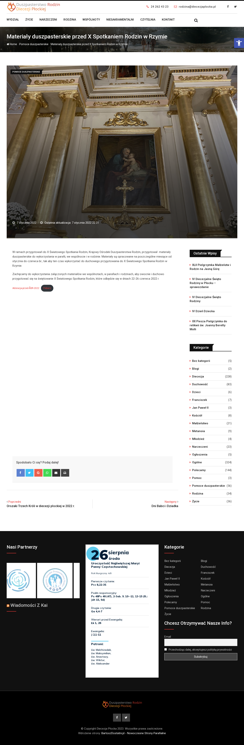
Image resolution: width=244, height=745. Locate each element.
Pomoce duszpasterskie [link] (33, 44)
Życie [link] (29, 19)
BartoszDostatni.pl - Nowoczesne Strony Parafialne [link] (133, 733)
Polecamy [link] (198, 470)
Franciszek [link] (199, 400)
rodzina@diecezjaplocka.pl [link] (197, 6)
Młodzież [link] (198, 439)
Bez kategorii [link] (201, 361)
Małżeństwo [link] (200, 423)
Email (167, 636)
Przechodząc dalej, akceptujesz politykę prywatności (200, 649)
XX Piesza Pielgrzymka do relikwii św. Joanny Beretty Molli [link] (208, 325)
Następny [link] (171, 501)
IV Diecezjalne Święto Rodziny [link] (205, 299)
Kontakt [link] (168, 19)
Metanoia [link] (198, 431)
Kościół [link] (197, 415)
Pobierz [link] (47, 288)
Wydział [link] (13, 19)
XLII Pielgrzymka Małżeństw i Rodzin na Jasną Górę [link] (210, 267)
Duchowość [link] (200, 384)
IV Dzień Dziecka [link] (203, 311)
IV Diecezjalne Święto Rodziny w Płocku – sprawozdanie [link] (205, 283)
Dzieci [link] (196, 392)
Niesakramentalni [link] (120, 19)
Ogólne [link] (197, 462)
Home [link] (13, 44)
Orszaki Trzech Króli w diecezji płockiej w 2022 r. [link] (41, 506)
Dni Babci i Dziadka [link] (165, 506)
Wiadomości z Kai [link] (28, 605)
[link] (239, 43)
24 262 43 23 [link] (160, 6)
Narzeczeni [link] (48, 19)
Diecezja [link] (198, 376)
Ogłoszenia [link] (199, 454)
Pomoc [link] (197, 478)
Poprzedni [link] (14, 501)
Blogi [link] (195, 368)
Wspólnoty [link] (91, 19)
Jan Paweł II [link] (200, 407)
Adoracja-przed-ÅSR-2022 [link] (25, 288)
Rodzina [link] (69, 19)
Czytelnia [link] (147, 19)
